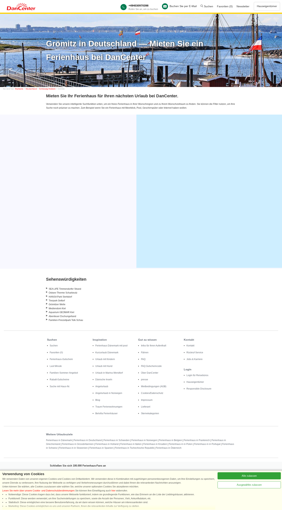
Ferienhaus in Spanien (101, 448)
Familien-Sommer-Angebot (64, 372)
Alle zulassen (249, 475)
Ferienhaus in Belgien (170, 440)
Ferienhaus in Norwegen (144, 440)
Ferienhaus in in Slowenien (73, 448)
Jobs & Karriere (194, 359)
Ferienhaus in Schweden (117, 440)
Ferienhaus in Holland (107, 444)
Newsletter (243, 6)
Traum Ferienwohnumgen (108, 406)
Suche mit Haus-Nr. (60, 386)
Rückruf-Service (194, 352)
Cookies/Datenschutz (152, 393)
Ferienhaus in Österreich (168, 448)
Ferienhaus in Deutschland (88, 440)
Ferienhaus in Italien (131, 444)
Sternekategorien (150, 413)
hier (113, 490)
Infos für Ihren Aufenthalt (153, 345)
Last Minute (56, 366)
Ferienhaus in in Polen (180, 444)
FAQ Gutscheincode (151, 366)
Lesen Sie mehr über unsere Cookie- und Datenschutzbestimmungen (38, 490)
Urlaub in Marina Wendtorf (109, 372)
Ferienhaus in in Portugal (207, 444)
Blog (97, 400)
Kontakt (190, 345)
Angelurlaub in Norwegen (108, 393)
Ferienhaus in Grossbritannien (78, 444)
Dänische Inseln (103, 379)
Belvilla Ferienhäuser (106, 413)
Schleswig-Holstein (47, 89)
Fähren (144, 352)
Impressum (147, 400)
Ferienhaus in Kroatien (155, 444)
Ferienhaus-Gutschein (61, 359)
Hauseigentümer (267, 6)
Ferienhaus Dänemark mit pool (111, 345)
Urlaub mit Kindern (105, 359)
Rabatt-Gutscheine (59, 379)
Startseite (19, 89)
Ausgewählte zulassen (249, 484)
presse (144, 379)
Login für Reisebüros (197, 375)
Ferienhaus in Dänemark (59, 440)
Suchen (208, 6)
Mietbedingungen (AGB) (153, 386)
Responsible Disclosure (198, 388)
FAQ (143, 359)
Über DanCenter (149, 372)
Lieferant (145, 406)
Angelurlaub (101, 386)
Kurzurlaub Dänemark (106, 352)
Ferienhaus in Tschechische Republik (134, 448)
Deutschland (31, 89)
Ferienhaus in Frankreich (197, 440)
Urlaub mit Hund (103, 366)
